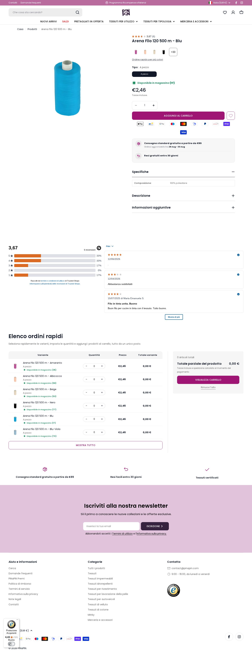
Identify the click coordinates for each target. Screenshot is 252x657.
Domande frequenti (31, 2)
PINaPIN (22, 648)
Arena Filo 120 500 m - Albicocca (42, 376)
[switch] (11, 644)
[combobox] (45, 12)
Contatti (13, 2)
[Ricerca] (77, 12)
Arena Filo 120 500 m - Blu (38, 416)
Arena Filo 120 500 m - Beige (39, 389)
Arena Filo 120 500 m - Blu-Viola (41, 429)
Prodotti (32, 29)
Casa (20, 29)
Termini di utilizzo (122, 533)
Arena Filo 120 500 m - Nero (39, 402)
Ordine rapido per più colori (147, 59)
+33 (173, 52)
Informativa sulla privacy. (152, 533)
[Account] (233, 12)
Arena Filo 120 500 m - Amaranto (42, 363)
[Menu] (17, 620)
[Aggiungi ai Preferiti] (231, 116)
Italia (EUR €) (220, 2)
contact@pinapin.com (185, 568)
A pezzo (144, 74)
